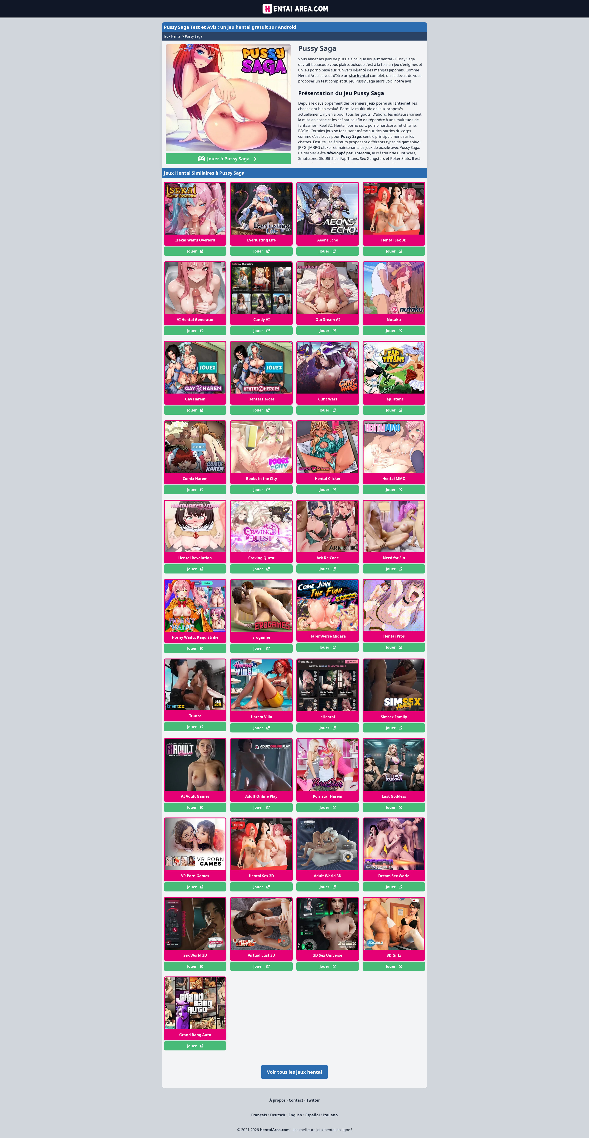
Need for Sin (394, 557)
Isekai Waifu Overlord (195, 240)
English (295, 1114)
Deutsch (277, 1114)
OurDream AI (327, 319)
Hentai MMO (394, 478)
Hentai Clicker (328, 478)
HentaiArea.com (275, 1129)
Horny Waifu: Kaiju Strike (195, 637)
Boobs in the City (261, 478)
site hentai (359, 75)
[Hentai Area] (294, 8)
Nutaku (394, 319)
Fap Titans (394, 399)
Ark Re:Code (328, 557)
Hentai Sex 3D (394, 240)
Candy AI (261, 319)
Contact (296, 1100)
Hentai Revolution (195, 557)
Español (312, 1114)
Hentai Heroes (261, 399)
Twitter (313, 1100)
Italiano (330, 1114)
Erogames (261, 637)
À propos (277, 1100)
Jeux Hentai (172, 36)
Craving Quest (261, 557)
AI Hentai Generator (195, 319)
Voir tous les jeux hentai (294, 1072)
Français (259, 1114)
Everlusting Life (261, 240)
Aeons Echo (327, 240)
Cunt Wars (327, 399)
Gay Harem (195, 399)
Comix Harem (195, 478)
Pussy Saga (193, 36)
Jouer (192, 251)
